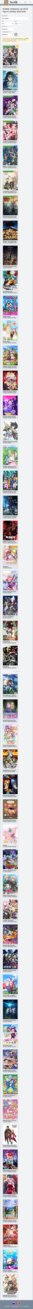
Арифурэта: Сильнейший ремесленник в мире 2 (16, 66)
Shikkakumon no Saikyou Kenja (11, 1295)
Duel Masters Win (7, 291)
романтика (14, 896)
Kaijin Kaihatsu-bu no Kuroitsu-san (12, 1170)
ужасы (15, 242)
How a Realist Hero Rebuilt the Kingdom (13, 1145)
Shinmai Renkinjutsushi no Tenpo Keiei (13, 466)
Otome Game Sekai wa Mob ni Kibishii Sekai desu (16, 895)
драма (13, 92)
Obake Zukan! (6, 316)
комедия (9, 117)
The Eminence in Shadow (9, 516)
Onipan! (5, 845)
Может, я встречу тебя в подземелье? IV (14, 166)
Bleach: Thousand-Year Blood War (12, 541)
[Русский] (14, 1303)
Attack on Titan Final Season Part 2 (12, 91)
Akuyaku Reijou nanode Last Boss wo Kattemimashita (17, 416)
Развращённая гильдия (9, 116)
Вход (30, 2)
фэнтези (16, 67)
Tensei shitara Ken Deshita (10, 441)
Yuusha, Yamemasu (8, 920)
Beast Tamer (6, 341)
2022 (6, 67)
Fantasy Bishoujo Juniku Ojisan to (12, 1220)
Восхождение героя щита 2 (10, 216)
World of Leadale (7, 1270)
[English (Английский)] (16, 1303)
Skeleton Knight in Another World (11, 970)
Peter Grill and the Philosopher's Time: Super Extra (16, 391)
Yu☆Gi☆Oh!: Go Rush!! (9, 870)
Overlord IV (6, 666)
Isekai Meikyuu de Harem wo (10, 720)
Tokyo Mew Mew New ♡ (9, 745)
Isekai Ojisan (6, 641)
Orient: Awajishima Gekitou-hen (11, 591)
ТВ (3, 67)
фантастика (17, 192)
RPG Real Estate (7, 1045)
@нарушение (15, 1306)
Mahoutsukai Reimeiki (9, 945)
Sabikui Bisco (6, 1245)
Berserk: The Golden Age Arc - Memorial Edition (15, 241)
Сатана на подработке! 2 (10, 141)
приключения (11, 67)
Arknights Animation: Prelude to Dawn (13, 266)
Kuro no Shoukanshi (8, 616)
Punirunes (5, 566)
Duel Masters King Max (9, 795)
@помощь (7, 1306)
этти (17, 117)
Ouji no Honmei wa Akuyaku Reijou (12, 1195)
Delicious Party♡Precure (9, 1120)
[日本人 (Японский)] (19, 1303)
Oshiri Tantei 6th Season (9, 820)
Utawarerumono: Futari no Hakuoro (12, 770)
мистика (14, 142)
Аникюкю (26, 1306)
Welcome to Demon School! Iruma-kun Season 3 (16, 491)
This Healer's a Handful (9, 995)
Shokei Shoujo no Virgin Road (11, 1070)
